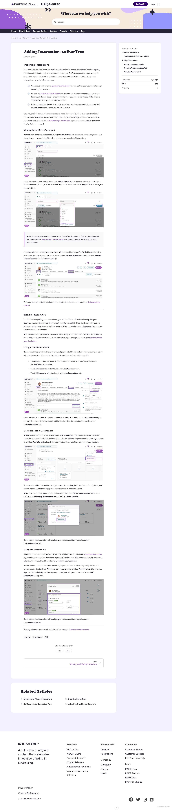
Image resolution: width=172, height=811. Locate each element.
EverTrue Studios (133, 782)
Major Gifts (72, 749)
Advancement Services (79, 766)
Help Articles (24, 31)
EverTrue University (135, 758)
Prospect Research (76, 758)
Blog (82, 31)
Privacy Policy (25, 787)
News (104, 773)
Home (13, 31)
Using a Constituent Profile (36, 347)
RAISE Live (130, 777)
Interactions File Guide (50, 93)
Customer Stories (134, 749)
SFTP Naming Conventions (59, 120)
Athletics (71, 775)
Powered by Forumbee (163, 807)
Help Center (50, 4)
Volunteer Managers (77, 771)
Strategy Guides (40, 31)
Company (106, 764)
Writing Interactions (35, 315)
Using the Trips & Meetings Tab (38, 430)
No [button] (68, 650)
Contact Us (140, 4)
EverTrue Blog (27, 743)
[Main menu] (158, 4)
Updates (53, 31)
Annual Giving (74, 754)
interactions (37, 637)
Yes (59, 650)
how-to (27, 637)
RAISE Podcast (132, 773)
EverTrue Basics (38, 38)
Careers (105, 769)
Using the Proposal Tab (35, 549)
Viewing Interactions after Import (39, 130)
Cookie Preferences (29, 793)
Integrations (107, 754)
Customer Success (134, 754)
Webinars (74, 31)
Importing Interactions (36, 65)
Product (105, 749)
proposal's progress (93, 554)
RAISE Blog (131, 769)
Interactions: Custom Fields (52, 239)
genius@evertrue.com (61, 85)
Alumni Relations (75, 762)
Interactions (52, 38)
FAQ (46, 637)
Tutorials (63, 31)
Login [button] (153, 4)
